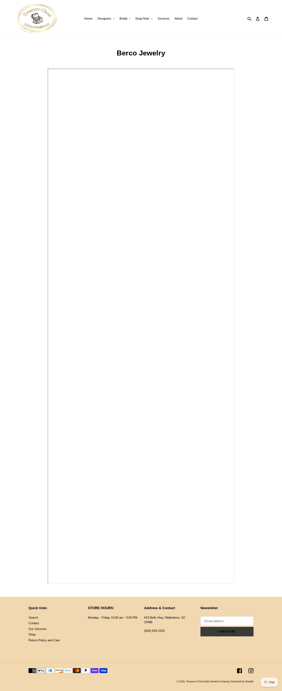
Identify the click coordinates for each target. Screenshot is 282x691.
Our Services (37, 629)
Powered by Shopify (242, 681)
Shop (32, 634)
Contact (33, 623)
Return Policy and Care (44, 640)
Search (33, 617)
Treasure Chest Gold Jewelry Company (208, 681)
